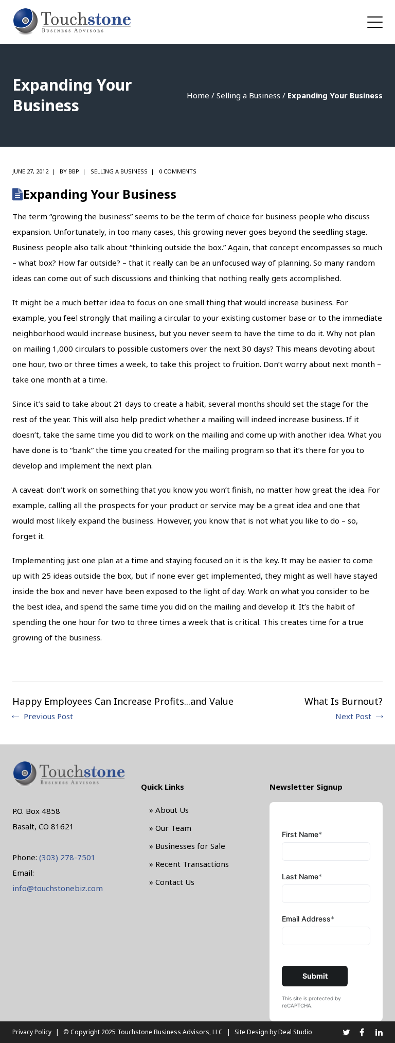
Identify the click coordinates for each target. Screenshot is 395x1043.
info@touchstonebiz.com (57, 888)
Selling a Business (248, 95)
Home (198, 95)
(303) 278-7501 (67, 857)
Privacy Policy (31, 1032)
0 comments (177, 171)
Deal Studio (295, 1032)
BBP (73, 171)
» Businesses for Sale (187, 846)
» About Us (169, 810)
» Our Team (170, 828)
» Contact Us (171, 882)
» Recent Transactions (189, 864)
